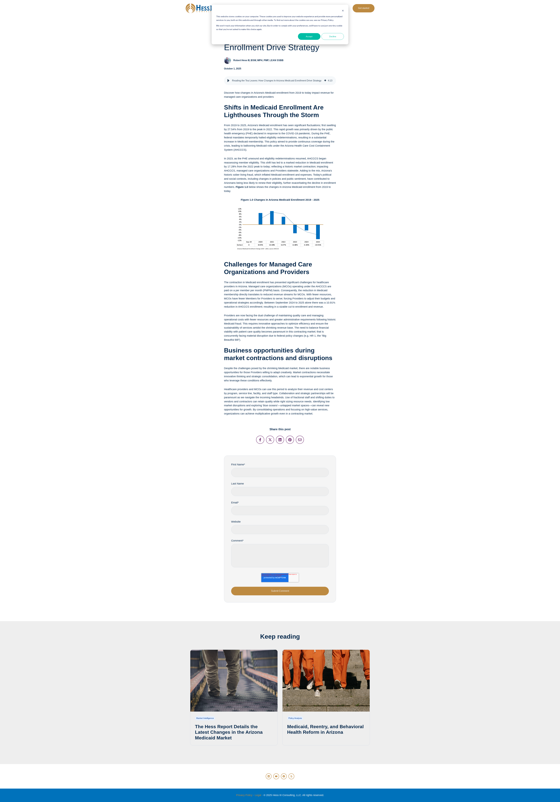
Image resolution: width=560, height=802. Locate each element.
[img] (325, 80)
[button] (228, 81)
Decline (332, 36)
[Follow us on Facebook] (284, 776)
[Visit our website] (291, 776)
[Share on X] (270, 440)
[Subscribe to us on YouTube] (276, 776)
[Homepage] (202, 8)
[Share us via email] (300, 440)
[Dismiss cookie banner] (343, 11)
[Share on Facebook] (260, 440)
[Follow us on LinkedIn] (269, 776)
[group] (280, 80)
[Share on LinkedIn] (280, 440)
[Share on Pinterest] (290, 440)
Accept (309, 36)
